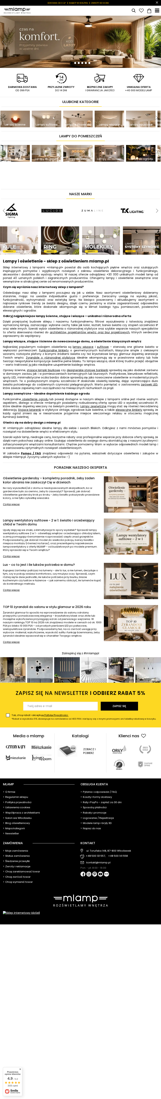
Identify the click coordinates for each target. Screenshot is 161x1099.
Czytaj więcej (11, 504)
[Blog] (106, 874)
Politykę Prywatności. (56, 715)
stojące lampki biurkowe (43, 370)
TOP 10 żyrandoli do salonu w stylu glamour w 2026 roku (47, 607)
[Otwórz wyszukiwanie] (133, 10)
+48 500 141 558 (118, 856)
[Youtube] (100, 874)
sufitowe (103, 347)
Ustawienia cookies (17, 807)
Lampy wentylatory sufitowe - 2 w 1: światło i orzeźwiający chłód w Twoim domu (48, 523)
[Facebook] (82, 874)
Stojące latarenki (29, 410)
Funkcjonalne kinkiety (54, 350)
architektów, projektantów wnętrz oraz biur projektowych (90, 332)
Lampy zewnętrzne (93, 406)
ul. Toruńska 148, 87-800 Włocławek (108, 850)
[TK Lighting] (132, 201)
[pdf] (67, 751)
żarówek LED (149, 384)
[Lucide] (52, 201)
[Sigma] (12, 201)
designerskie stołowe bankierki (87, 370)
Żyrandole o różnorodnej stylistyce (50, 358)
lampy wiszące (83, 347)
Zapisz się (119, 706)
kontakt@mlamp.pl (98, 862)
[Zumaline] (92, 201)
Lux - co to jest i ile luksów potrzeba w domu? (39, 565)
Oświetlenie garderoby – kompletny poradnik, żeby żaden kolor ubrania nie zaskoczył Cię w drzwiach (49, 480)
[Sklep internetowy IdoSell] (80, 913)
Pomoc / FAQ (31, 453)
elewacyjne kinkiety (129, 410)
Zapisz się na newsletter (80, 693)
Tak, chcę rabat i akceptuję (84, 717)
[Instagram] (88, 874)
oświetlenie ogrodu (34, 399)
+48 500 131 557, (96, 856)
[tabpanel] (80, 42)
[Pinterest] (94, 874)
